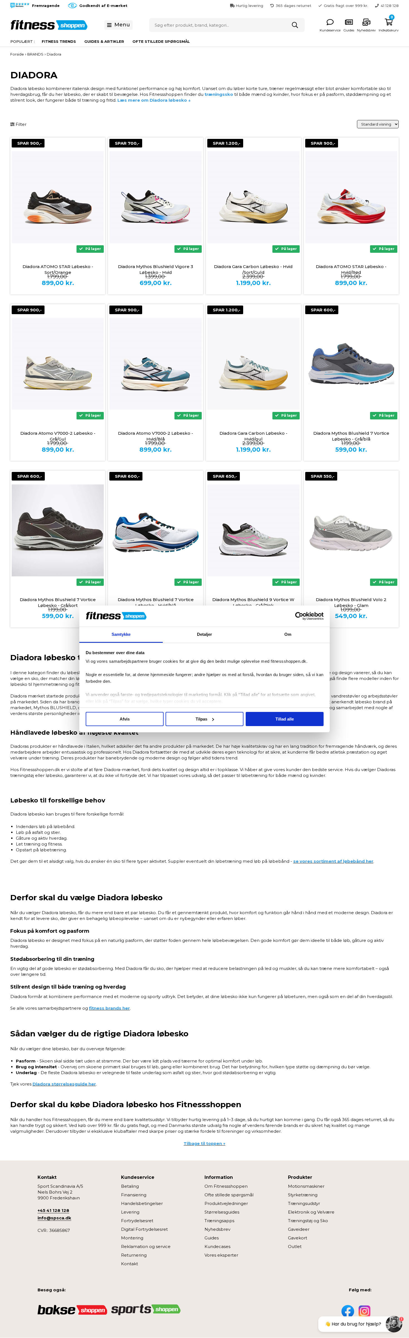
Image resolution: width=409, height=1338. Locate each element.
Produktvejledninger (226, 1203)
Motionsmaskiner (306, 1186)
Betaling (130, 1186)
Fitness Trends (59, 41)
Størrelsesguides (221, 1212)
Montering (132, 1238)
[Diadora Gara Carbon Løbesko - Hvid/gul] (253, 364)
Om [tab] (287, 634)
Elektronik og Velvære (311, 1212)
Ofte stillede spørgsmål (161, 41)
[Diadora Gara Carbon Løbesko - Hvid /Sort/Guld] (253, 197)
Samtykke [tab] (121, 634)
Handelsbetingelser (142, 1203)
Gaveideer (298, 1229)
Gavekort (297, 1238)
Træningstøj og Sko (308, 1220)
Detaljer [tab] (204, 634)
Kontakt (129, 1263)
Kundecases (217, 1246)
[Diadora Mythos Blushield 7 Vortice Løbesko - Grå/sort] (58, 530)
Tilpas (201, 719)
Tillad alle (284, 719)
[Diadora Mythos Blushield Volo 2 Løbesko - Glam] (351, 530)
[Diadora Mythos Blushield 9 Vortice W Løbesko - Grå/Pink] (253, 530)
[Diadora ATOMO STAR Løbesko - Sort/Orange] (58, 197)
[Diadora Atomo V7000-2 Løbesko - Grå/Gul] (58, 364)
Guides (211, 1238)
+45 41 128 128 (53, 1210)
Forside (17, 54)
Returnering (134, 1255)
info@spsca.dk (54, 1218)
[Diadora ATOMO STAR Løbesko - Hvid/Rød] (351, 197)
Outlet (295, 1246)
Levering (130, 1212)
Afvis (125, 719)
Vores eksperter (221, 1255)
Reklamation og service (146, 1246)
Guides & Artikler (104, 41)
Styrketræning (302, 1194)
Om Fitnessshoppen (226, 1186)
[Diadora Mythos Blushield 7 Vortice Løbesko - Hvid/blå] (155, 530)
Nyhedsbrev (217, 1229)
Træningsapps (219, 1220)
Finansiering (133, 1194)
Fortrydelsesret (137, 1220)
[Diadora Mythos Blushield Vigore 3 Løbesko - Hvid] (155, 197)
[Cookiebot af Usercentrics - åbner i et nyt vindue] (299, 616)
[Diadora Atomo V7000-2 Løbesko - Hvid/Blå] (155, 364)
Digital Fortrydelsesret (144, 1229)
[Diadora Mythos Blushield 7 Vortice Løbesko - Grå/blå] (351, 364)
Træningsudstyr (304, 1203)
